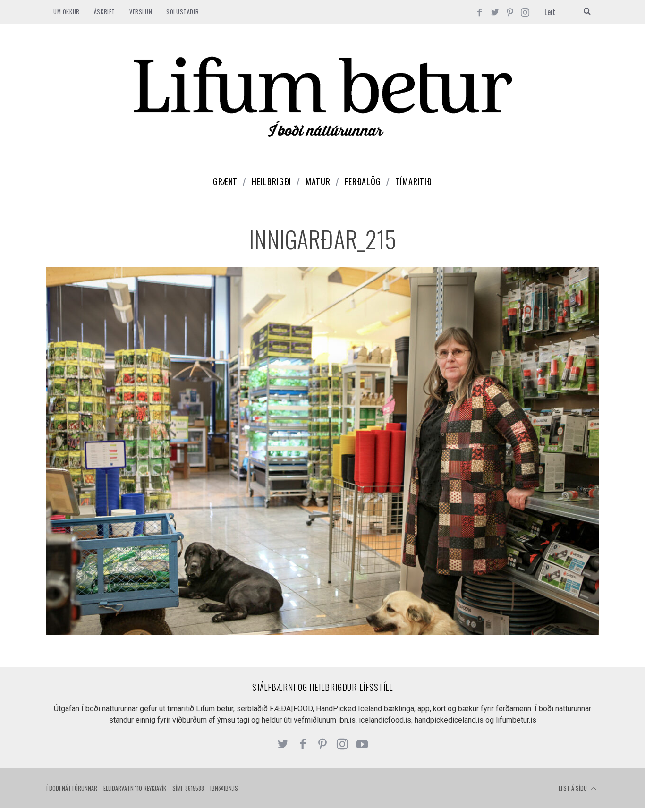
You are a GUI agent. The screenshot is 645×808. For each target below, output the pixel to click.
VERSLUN (140, 12)
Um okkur (66, 12)
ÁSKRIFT (104, 12)
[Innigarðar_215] (322, 632)
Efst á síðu (573, 788)
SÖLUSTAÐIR (182, 12)
